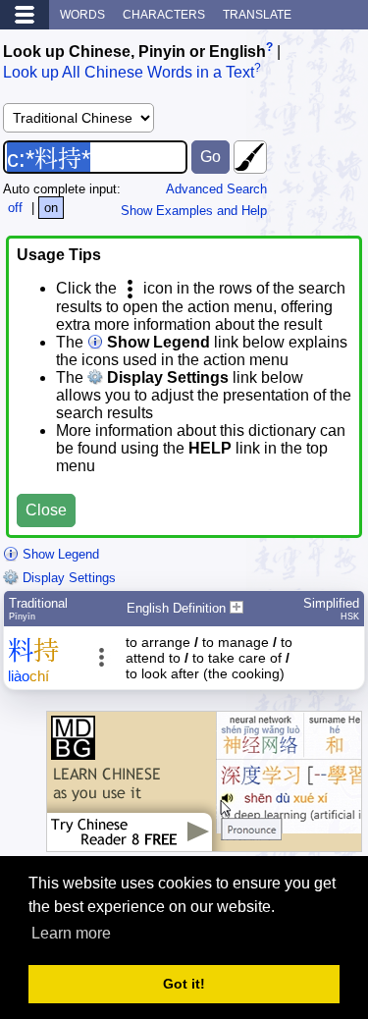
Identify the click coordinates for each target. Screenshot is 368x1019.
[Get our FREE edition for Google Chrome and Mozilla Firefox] (204, 841)
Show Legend (59, 554)
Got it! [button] (184, 984)
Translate (257, 15)
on (51, 207)
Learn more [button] (71, 933)
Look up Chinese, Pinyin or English (134, 51)
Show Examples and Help (194, 210)
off (15, 207)
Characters (164, 15)
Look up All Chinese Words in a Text (128, 73)
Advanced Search (216, 189)
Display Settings (67, 577)
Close (46, 510)
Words (82, 15)
